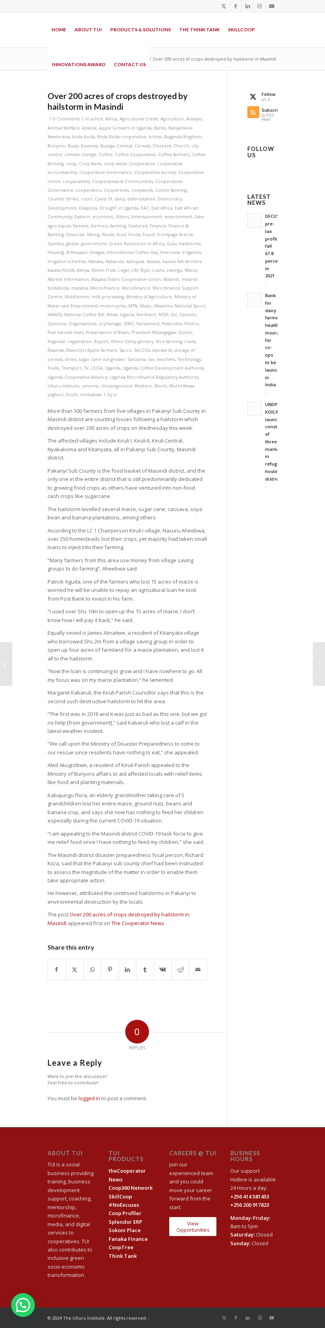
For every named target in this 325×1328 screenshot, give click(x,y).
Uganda (112, 368)
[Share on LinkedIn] (127, 969)
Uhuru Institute (63, 386)
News (112, 314)
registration (80, 341)
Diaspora (88, 208)
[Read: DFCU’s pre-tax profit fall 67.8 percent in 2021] (254, 221)
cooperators (88, 190)
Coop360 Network (131, 1187)
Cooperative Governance (105, 172)
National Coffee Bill (84, 314)
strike (70, 359)
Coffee (106, 154)
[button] (23, 1305)
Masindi (171, 279)
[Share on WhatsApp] (92, 969)
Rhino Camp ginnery (132, 341)
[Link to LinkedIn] (247, 6)
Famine (80, 226)
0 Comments (66, 119)
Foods (134, 234)
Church (181, 146)
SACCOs (142, 350)
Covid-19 (103, 199)
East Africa (161, 208)
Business (89, 146)
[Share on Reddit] (180, 969)
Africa (111, 119)
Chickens (162, 146)
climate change (80, 154)
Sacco (125, 350)
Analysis (194, 119)
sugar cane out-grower (102, 359)
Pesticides (172, 323)
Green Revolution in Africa (136, 243)
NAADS (55, 314)
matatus (79, 288)
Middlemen (77, 297)
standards (162, 350)
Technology (189, 359)
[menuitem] (59, 29)
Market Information (68, 279)
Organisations (82, 323)
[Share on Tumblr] (145, 969)
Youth (72, 394)
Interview (170, 252)
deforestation (141, 199)
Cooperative (142, 163)
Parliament (147, 323)
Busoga (107, 146)
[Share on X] (74, 969)
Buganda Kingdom (182, 136)
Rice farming (169, 341)
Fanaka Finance (128, 1238)
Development (62, 208)
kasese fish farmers (181, 261)
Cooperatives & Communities (122, 181)
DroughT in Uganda (119, 208)
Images (97, 252)
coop (71, 163)
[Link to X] (223, 6)
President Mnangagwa (153, 332)
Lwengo (174, 270)
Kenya (83, 270)
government (94, 243)
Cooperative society (155, 172)
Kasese (153, 261)
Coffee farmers (173, 154)
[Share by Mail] (198, 969)
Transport (72, 368)
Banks (160, 128)
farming (118, 226)
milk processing (108, 297)
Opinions (57, 323)
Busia (73, 146)
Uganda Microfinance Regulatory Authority (154, 377)
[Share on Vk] (163, 969)
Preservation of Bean (107, 332)
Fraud (149, 234)
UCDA (97, 368)
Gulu (172, 243)
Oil (174, 314)
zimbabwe (91, 394)
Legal (123, 270)
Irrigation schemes (67, 261)
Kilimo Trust (104, 270)
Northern (146, 314)
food (121, 234)
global (72, 243)
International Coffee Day (132, 252)
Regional (56, 341)
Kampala (135, 261)
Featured (137, 226)
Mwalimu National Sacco (179, 306)
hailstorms (190, 243)
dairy (120, 199)
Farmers (99, 226)
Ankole (89, 128)
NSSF (163, 314)
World (160, 386)
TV (86, 368)
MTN (133, 306)
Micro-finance (104, 288)
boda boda (83, 136)
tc (115, 394)
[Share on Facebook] (57, 969)
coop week (115, 163)
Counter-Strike (63, 199)
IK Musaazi (77, 252)
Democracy (170, 199)
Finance (158, 226)
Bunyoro (56, 146)
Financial (75, 234)
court (86, 199)
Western (143, 386)
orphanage (110, 323)
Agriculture (172, 119)
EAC (145, 208)
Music (146, 306)
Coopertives (116, 190)
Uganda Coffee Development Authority (163, 368)
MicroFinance (136, 288)
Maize (191, 270)
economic (103, 216)
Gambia (56, 243)
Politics (191, 323)
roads (190, 341)
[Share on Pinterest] (110, 969)
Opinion (187, 314)
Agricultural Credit (139, 119)
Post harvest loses (65, 332)
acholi (96, 119)
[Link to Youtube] (271, 6)
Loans (158, 270)
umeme (90, 386)
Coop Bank (90, 163)
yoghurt (55, 394)
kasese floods (61, 270)
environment (178, 216)
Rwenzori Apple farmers (91, 350)
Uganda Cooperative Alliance (78, 377)
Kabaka (95, 261)
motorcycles (113, 306)
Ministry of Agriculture (149, 297)
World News (181, 386)
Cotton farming (171, 190)
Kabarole (114, 261)
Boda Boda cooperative (121, 136)
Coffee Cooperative (135, 154)
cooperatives (76, 181)
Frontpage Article (175, 234)
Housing (56, 252)
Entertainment (146, 216)
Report (101, 341)
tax (151, 359)
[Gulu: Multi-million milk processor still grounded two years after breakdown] (6, 664)
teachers (166, 359)
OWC (129, 323)
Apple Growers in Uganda (125, 128)
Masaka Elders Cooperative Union (126, 279)
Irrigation (191, 252)
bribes (155, 136)
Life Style (140, 270)
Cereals (142, 146)
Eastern (82, 216)
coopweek (142, 190)
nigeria (127, 314)
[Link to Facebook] (235, 6)
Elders (122, 216)
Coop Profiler (125, 1213)
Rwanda (56, 350)
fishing (93, 234)
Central (124, 146)
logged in (89, 1098)
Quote (185, 332)
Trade (53, 368)
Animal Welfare (64, 128)
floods (108, 234)
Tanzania (137, 359)
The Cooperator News (137, 923)
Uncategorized (116, 386)
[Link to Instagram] (259, 6)
